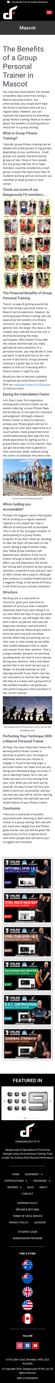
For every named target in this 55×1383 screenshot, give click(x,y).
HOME (15, 1174)
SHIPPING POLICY (27, 1203)
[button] (4, 1101)
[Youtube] (35, 1345)
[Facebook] (27, 1345)
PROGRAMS (40, 1180)
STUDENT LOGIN (27, 1231)
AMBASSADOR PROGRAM (27, 1238)
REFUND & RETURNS (27, 1209)
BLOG (31, 1187)
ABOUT (43, 1187)
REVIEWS (12, 1187)
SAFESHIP (40, 1222)
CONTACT (27, 1193)
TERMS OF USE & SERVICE (27, 1216)
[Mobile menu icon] (49, 12)
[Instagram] (19, 1345)
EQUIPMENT (32, 1174)
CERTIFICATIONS (14, 1180)
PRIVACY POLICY (18, 1222)
